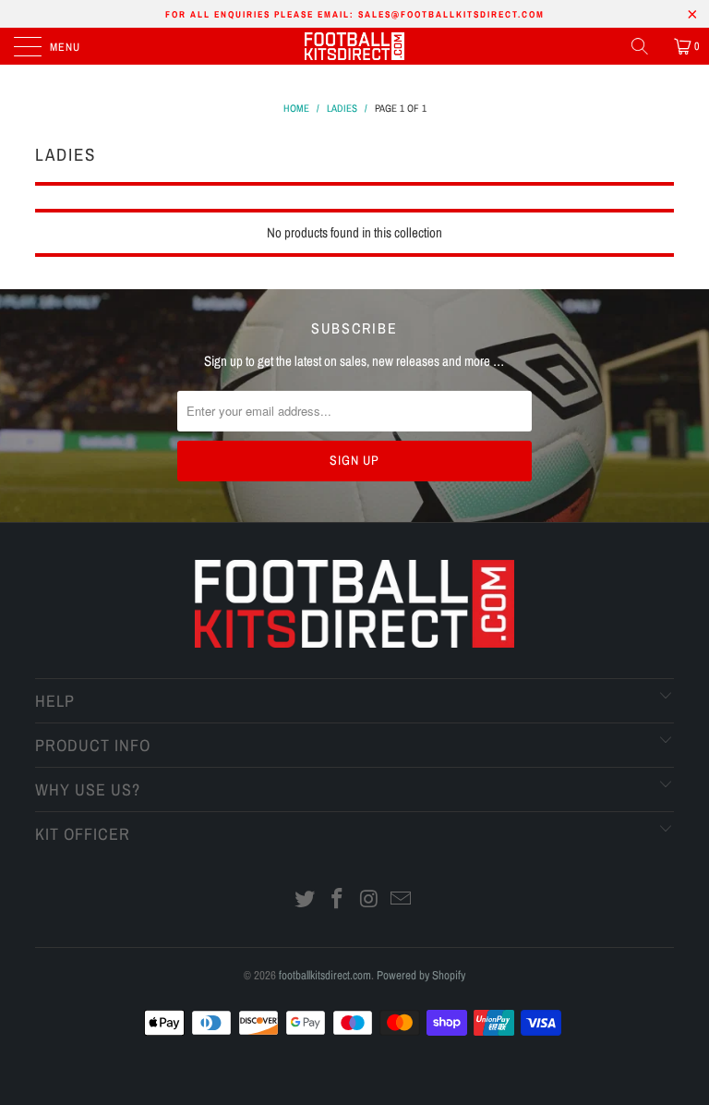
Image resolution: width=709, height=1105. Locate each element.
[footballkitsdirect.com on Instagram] (370, 900)
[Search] (646, 46)
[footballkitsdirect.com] (354, 46)
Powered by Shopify (421, 975)
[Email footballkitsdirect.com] (401, 900)
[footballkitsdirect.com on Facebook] (338, 900)
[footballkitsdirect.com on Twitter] (305, 900)
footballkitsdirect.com (325, 975)
